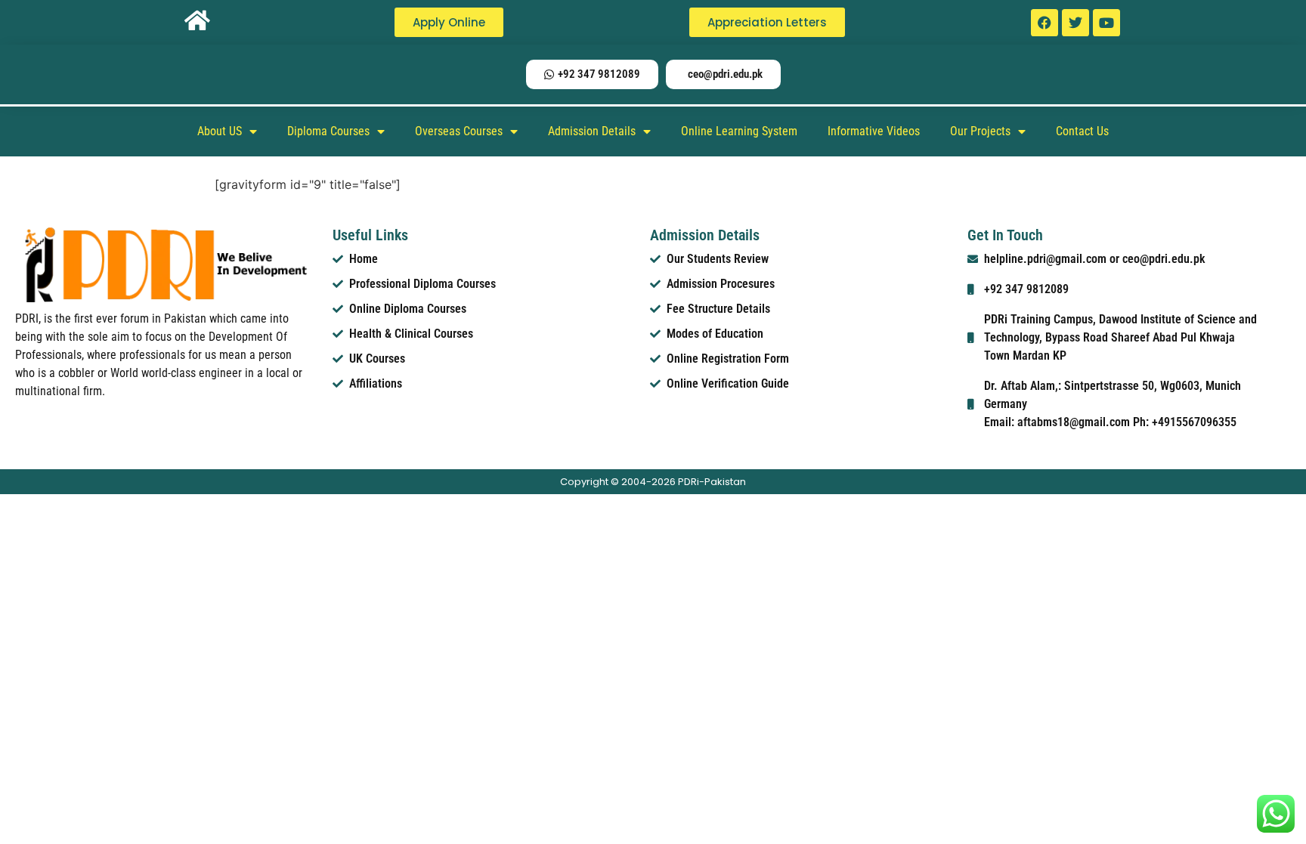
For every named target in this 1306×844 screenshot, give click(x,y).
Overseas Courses (459, 131)
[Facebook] (1044, 22)
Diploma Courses (328, 131)
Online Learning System (739, 131)
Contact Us (1082, 131)
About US (219, 131)
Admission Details (592, 131)
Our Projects (980, 131)
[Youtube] (1106, 22)
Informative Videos (874, 131)
